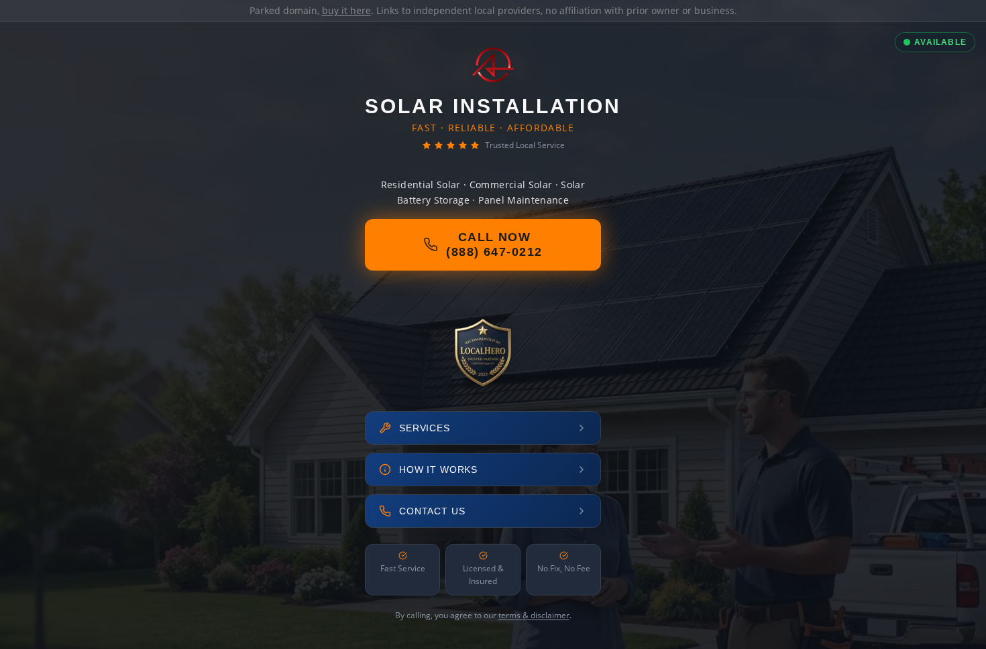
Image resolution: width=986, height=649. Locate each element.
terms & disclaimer (533, 615)
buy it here (346, 10)
